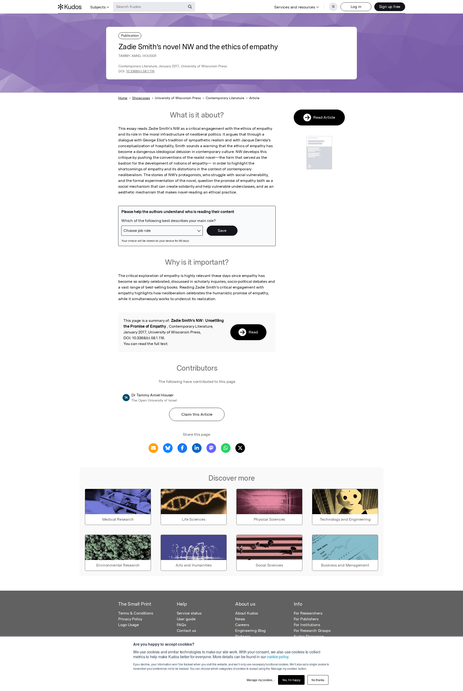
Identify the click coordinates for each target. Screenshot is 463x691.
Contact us (186, 630)
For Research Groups (312, 630)
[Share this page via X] (240, 447)
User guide (186, 619)
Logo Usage (128, 624)
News (240, 619)
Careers (242, 624)
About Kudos (246, 613)
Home (122, 98)
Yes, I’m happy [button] (291, 680)
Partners (242, 636)
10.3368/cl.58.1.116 (140, 71)
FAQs (181, 624)
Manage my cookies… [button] (261, 680)
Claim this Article (196, 414)
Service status (189, 613)
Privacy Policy (130, 619)
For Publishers (306, 619)
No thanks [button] (318, 680)
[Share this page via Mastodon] (211, 447)
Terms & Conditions (135, 613)
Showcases (141, 98)
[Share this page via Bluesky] (168, 447)
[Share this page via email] (153, 447)
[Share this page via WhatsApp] (226, 447)
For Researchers (308, 613)
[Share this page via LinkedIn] (197, 447)
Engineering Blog (250, 630)
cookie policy (277, 656)
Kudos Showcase (309, 636)
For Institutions (307, 624)
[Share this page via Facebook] (182, 447)
